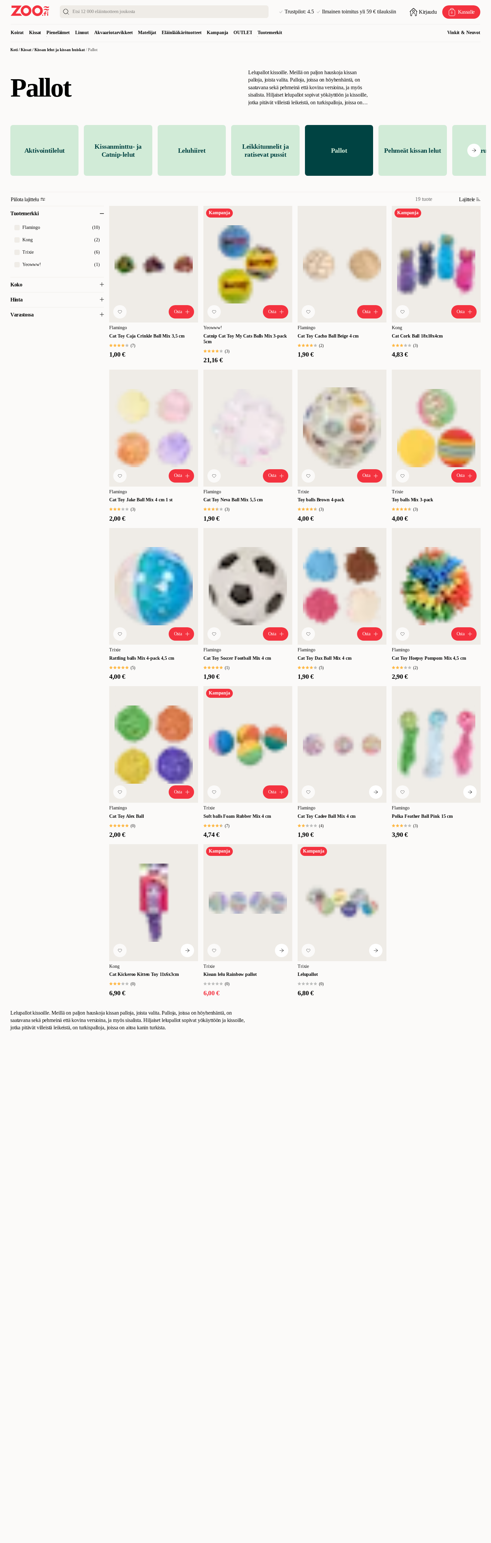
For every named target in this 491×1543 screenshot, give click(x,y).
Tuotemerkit (270, 32)
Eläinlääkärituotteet (181, 32)
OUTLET (242, 32)
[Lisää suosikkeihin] (120, 311)
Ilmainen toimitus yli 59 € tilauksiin (359, 11)
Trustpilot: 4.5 (299, 11)
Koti (14, 49)
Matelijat (147, 32)
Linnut (82, 32)
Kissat (35, 32)
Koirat (17, 32)
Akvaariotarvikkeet (113, 32)
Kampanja (217, 32)
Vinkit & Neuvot (463, 32)
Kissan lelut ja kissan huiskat (59, 49)
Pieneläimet (57, 32)
